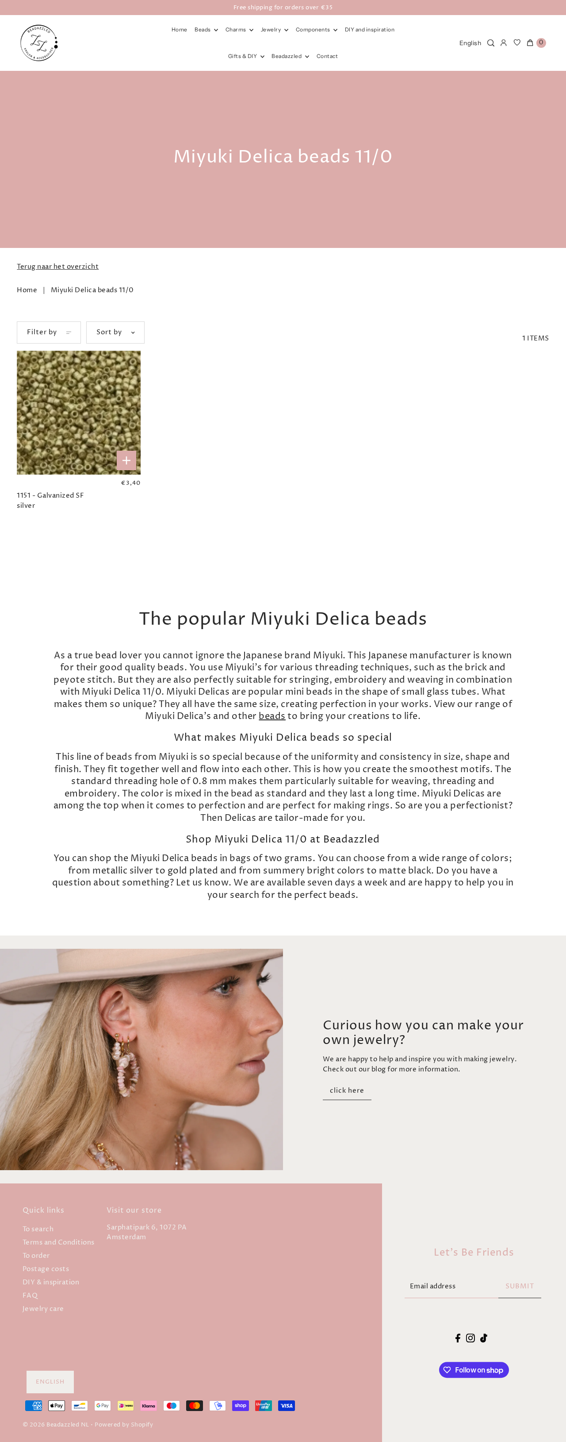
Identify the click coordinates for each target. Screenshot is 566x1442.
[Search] (491, 42)
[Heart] (517, 42)
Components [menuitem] (314, 29)
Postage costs (46, 1269)
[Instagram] (470, 1338)
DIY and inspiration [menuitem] (370, 29)
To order (36, 1255)
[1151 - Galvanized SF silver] (78, 412)
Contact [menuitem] (327, 56)
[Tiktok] (483, 1338)
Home (27, 290)
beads (272, 717)
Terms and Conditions (59, 1242)
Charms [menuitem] (237, 29)
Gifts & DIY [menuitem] (243, 56)
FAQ (30, 1295)
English (470, 43)
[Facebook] (457, 1338)
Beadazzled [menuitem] (287, 56)
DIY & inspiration (51, 1282)
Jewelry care (43, 1309)
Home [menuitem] (179, 29)
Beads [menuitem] (203, 29)
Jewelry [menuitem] (271, 29)
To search (38, 1229)
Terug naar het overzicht (58, 266)
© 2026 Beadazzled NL (56, 1425)
